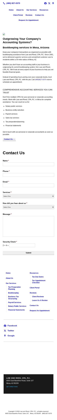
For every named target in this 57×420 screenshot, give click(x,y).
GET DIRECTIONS (12, 386)
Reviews (29, 15)
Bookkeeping (13, 293)
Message (7, 214)
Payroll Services (14, 302)
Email (6, 182)
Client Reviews (38, 297)
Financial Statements (16, 310)
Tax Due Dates (38, 277)
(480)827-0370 (40, 80)
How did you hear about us (15, 203)
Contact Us (39, 15)
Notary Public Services (17, 306)
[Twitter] (9, 330)
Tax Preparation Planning (14, 288)
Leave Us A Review (39, 300)
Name (6, 161)
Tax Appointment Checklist (38, 282)
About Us (20, 10)
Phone (6, 171)
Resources (44, 10)
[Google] (53, 3)
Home (11, 10)
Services (7, 192)
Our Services (31, 10)
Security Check (10, 242)
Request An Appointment (28, 20)
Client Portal (18, 15)
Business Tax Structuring (13, 298)
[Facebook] (10, 325)
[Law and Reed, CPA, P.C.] (28, 3)
